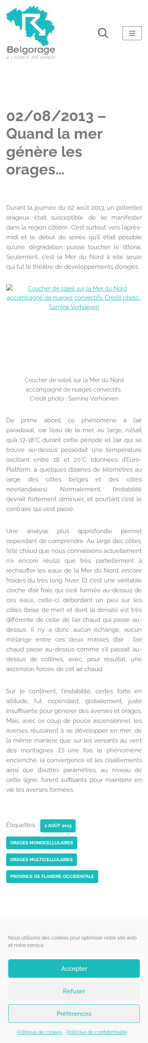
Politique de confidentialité (97, 1032)
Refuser (74, 991)
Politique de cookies (39, 1032)
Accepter (74, 968)
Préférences (74, 1014)
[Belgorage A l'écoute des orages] (31, 33)
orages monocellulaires (41, 843)
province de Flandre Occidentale (52, 876)
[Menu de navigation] (132, 33)
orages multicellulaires (41, 859)
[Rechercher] (103, 33)
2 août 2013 (58, 825)
